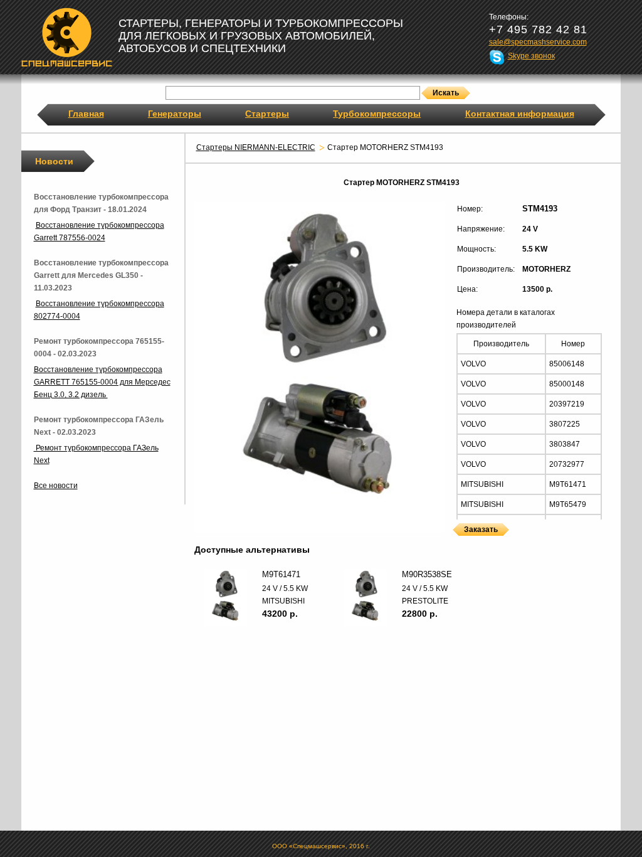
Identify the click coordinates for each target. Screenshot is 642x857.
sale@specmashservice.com (538, 42)
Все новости (56, 485)
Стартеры (267, 114)
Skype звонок (531, 55)
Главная (86, 114)
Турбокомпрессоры (377, 114)
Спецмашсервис (66, 37)
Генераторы (174, 114)
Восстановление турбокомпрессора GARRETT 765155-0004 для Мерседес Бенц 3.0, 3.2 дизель (102, 382)
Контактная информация (519, 114)
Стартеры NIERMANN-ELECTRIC (255, 147)
